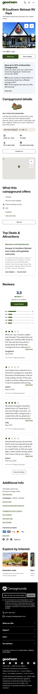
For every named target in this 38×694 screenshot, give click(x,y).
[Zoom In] (31, 161)
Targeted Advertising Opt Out (11, 671)
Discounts (6, 535)
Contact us (19, 151)
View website (27, 56)
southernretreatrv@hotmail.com (13, 505)
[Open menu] (33, 2)
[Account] (29, 2)
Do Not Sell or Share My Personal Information (15, 668)
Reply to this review (19, 357)
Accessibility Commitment (15, 673)
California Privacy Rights (18, 666)
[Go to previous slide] (5, 35)
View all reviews (19, 472)
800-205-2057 (10, 612)
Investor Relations (26, 671)
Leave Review (19, 304)
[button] (8, 91)
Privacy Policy (23, 650)
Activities (8, 212)
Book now (10, 56)
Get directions (7, 494)
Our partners (7, 644)
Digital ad (17, 539)
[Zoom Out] (31, 166)
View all (19, 222)
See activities (7, 515)
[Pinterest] (11, 539)
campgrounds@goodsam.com (15, 616)
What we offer (8, 623)
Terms (4, 673)
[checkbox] (3, 600)
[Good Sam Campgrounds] (14, 589)
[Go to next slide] (33, 35)
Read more (29, 349)
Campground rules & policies (12, 511)
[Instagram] (7, 539)
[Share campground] (26, 26)
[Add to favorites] (32, 26)
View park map (10, 216)
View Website (9, 272)
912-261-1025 (21, 272)
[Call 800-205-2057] (25, 2)
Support (6, 630)
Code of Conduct (29, 673)
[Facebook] (4, 539)
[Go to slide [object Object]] (8, 46)
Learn (5, 637)
